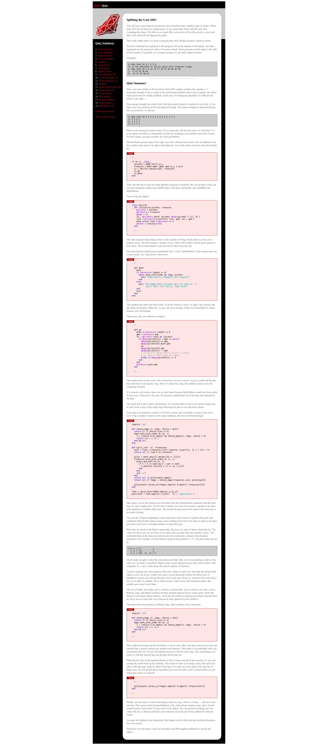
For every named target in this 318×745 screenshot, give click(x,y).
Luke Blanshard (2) (107, 74)
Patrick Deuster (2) (108, 80)
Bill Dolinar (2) (106, 105)
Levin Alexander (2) (108, 77)
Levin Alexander (106, 58)
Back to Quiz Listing (105, 116)
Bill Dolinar (104, 96)
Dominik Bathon (107, 99)
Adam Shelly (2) (107, 90)
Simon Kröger (105, 93)
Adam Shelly (104, 65)
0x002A (102, 83)
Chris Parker (104, 68)
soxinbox (102, 61)
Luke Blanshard (105, 52)
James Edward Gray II (109, 87)
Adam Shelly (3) (107, 102)
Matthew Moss (104, 71)
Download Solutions (104, 111)
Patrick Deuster (105, 49)
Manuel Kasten (105, 55)
